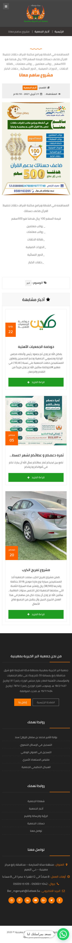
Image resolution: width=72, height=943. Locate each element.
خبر (28, 283)
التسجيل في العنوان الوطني (36, 752)
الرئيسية (59, 31)
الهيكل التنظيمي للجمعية (36, 767)
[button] (63, 934)
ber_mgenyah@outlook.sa (23, 890)
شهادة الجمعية (36, 801)
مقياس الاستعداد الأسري (36, 759)
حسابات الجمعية (36, 823)
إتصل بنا (22, 702)
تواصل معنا (36, 830)
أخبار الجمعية (42, 31)
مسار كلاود (28, 936)
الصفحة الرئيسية (46, 702)
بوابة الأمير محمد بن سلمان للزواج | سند (36, 737)
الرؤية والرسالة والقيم (36, 815)
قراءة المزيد (38, 382)
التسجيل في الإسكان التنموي (36, 744)
